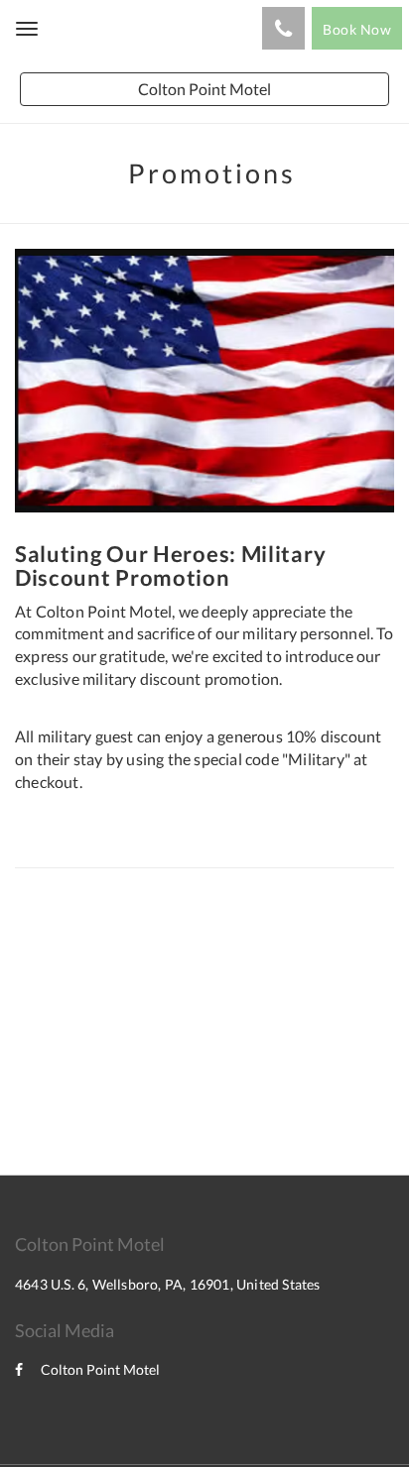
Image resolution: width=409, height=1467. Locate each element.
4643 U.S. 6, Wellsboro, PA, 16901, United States (168, 1284)
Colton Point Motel (100, 1369)
